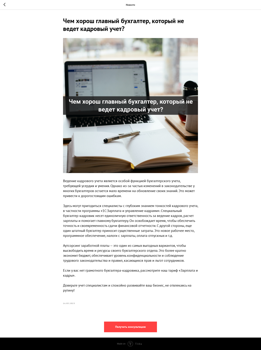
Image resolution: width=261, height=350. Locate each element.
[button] (130, 327)
